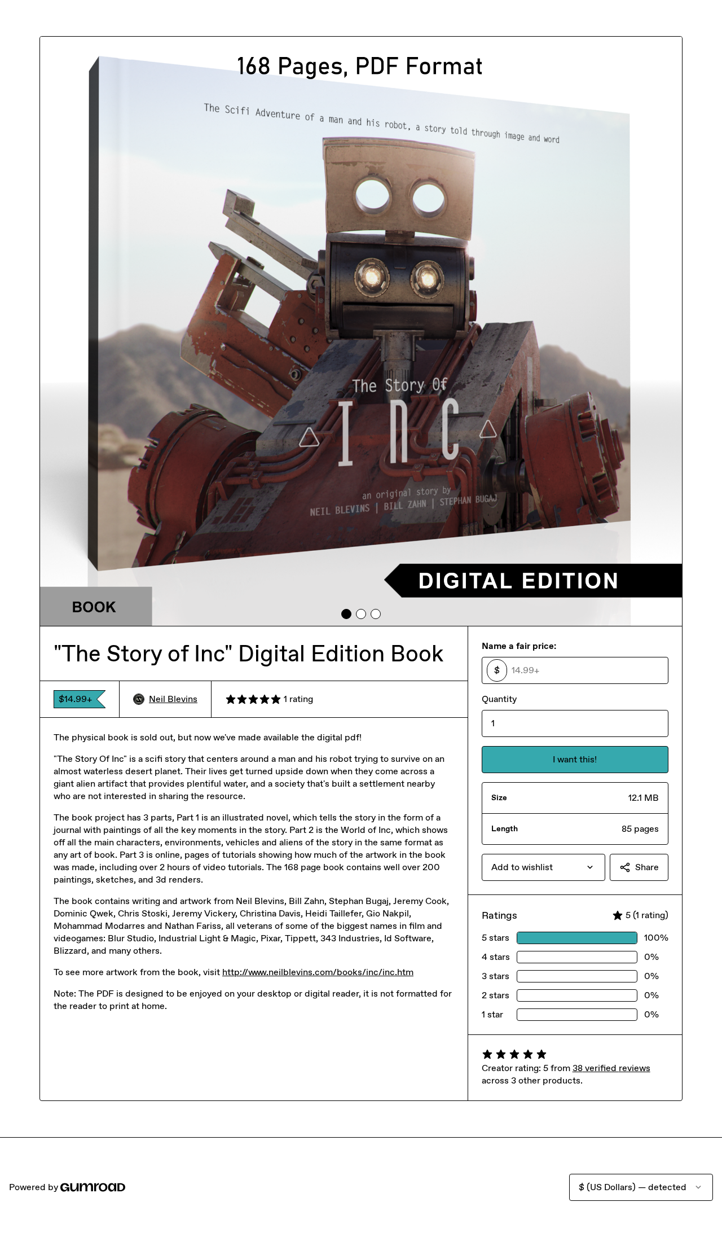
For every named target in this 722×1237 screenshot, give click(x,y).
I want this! (575, 759)
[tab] (346, 614)
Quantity (499, 699)
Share (647, 867)
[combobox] (543, 867)
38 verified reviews (611, 1068)
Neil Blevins (173, 699)
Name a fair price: (519, 646)
